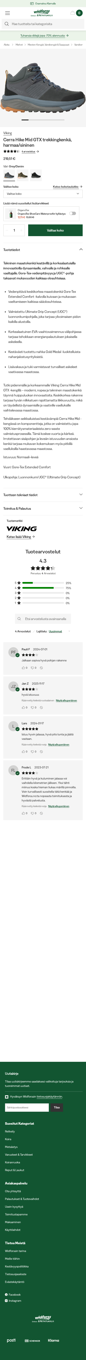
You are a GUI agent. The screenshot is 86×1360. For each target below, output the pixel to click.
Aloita (6, 44)
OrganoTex (23, 210)
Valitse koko (55, 230)
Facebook (15, 1294)
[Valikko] (7, 13)
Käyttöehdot (12, 1230)
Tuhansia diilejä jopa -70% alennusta (42, 35)
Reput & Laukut (14, 1170)
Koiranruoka (12, 1162)
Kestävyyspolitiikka (17, 1266)
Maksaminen (13, 1222)
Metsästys (11, 1147)
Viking (7, 133)
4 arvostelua (28, 151)
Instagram (15, 1301)
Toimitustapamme (16, 1214)
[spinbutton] (14, 230)
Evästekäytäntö (14, 1282)
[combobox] (43, 194)
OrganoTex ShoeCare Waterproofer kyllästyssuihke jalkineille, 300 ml (42, 213)
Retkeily (10, 1131)
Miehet (19, 44)
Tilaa (57, 1107)
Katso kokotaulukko (65, 186)
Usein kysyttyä (14, 1206)
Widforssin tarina (15, 1251)
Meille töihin (12, 1259)
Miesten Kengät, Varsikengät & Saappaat (48, 44)
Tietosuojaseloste (15, 1274)
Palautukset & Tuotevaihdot (22, 1199)
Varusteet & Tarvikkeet (19, 1154)
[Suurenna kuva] (43, 88)
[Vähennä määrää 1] (7, 230)
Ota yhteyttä (13, 1191)
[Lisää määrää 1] (21, 230)
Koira (8, 1139)
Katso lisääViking (19, 537)
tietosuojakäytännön (49, 1096)
